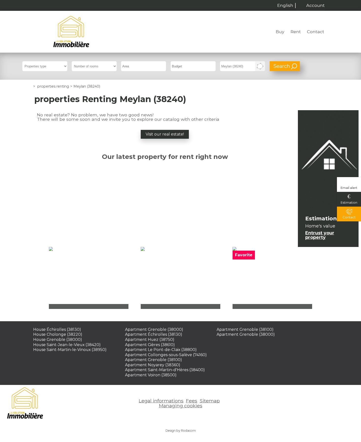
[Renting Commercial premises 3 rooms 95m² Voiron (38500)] (88, 278)
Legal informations (161, 401)
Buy (280, 31)
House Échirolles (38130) (57, 329)
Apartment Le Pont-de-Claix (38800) (161, 349)
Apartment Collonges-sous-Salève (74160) (166, 354)
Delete (253, 67)
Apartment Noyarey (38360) (152, 365)
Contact (315, 31)
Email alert (349, 188)
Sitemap (210, 401)
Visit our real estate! (165, 134)
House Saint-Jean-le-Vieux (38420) (67, 344)
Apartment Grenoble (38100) (153, 359)
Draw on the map (260, 66)
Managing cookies (180, 406)
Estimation (349, 202)
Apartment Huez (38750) (149, 339)
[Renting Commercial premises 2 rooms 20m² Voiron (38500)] (180, 278)
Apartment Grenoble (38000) (154, 329)
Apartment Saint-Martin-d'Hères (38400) (165, 369)
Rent (296, 31)
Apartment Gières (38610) (150, 344)
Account (315, 5)
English (285, 5)
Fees (191, 401)
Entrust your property (319, 235)
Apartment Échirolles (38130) (153, 334)
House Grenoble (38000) (57, 339)
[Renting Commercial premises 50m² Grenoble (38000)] (272, 278)
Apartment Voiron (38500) (151, 375)
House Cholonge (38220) (57, 334)
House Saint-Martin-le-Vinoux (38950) (70, 349)
